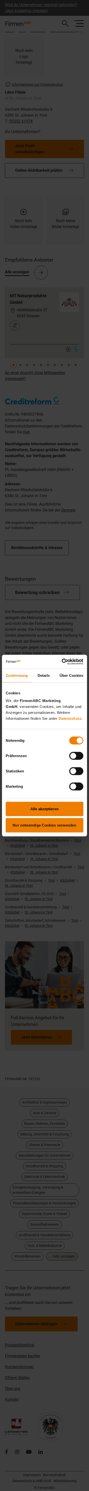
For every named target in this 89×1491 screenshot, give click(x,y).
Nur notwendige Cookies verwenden (44, 825)
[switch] (76, 756)
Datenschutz (70, 718)
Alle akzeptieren (44, 809)
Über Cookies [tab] (71, 675)
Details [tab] (44, 675)
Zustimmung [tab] (17, 675)
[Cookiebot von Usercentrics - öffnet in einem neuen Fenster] (62, 662)
